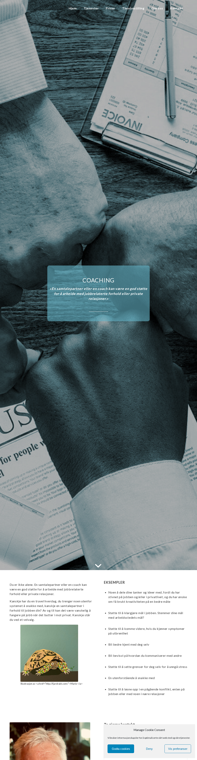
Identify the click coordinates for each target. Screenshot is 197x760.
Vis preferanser (177, 748)
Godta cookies (121, 748)
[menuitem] (73, 8)
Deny (149, 748)
